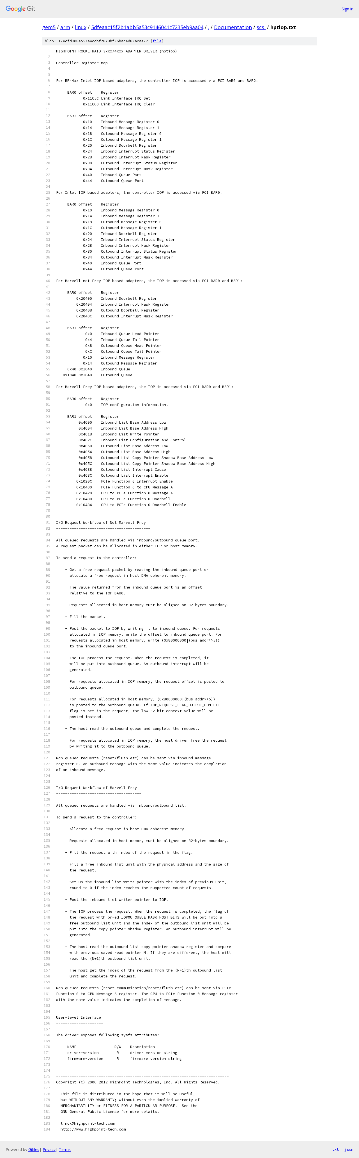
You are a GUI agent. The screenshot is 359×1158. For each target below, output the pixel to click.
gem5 (49, 27)
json (348, 1149)
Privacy (49, 1149)
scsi (261, 27)
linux (80, 27)
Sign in (347, 8)
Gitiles (33, 1149)
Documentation (233, 27)
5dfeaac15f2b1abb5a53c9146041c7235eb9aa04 (147, 27)
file (157, 41)
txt (335, 1149)
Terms (65, 1149)
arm (65, 27)
